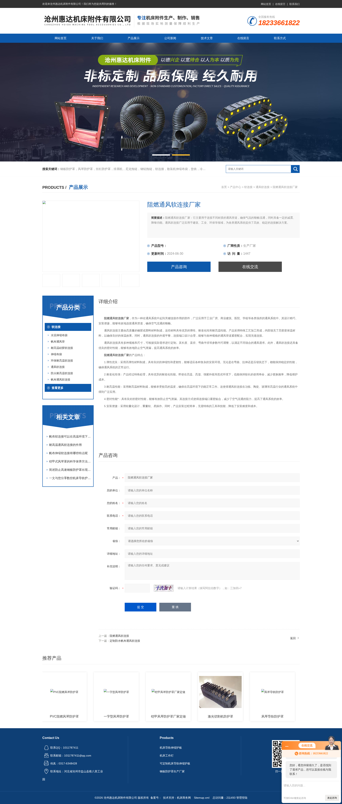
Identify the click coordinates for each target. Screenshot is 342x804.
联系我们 (294, 4)
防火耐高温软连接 (62, 373)
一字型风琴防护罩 (98, 716)
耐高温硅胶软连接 (62, 347)
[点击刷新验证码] (164, 588)
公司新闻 (170, 38)
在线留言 (280, 4)
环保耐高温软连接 (62, 360)
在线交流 (250, 267)
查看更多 (58, 387)
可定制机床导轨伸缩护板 (175, 763)
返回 (293, 638)
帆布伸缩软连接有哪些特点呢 (68, 453)
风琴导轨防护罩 (255, 716)
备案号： (156, 797)
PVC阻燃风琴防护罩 (46, 716)
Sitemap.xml (201, 797)
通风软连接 (263, 187)
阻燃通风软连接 (119, 635)
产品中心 (235, 187)
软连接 (248, 187)
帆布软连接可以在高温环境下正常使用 (70, 436)
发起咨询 (332, 797)
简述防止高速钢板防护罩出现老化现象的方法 (70, 469)
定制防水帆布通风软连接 (125, 640)
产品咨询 (179, 267)
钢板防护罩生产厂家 (172, 771)
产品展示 (134, 38)
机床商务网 (184, 797)
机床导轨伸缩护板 (171, 747)
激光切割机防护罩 (203, 716)
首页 (224, 187)
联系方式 (280, 38)
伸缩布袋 (56, 354)
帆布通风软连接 (60, 379)
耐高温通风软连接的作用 (65, 444)
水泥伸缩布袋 (59, 335)
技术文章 (207, 38)
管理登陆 (241, 797)
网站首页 (266, 4)
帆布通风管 (58, 341)
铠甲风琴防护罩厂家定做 (150, 716)
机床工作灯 (167, 755)
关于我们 (97, 38)
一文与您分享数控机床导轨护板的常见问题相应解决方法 (70, 478)
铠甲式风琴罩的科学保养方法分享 (70, 461)
